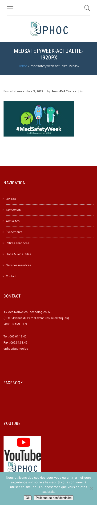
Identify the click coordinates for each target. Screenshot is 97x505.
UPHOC (11, 199)
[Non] (91, 488)
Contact (11, 276)
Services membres (18, 265)
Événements (14, 232)
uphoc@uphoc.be (16, 348)
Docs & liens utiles (18, 254)
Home (22, 66)
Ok (28, 498)
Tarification (13, 210)
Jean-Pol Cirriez (63, 91)
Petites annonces (17, 243)
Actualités (13, 221)
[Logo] (49, 29)
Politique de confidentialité (54, 498)
